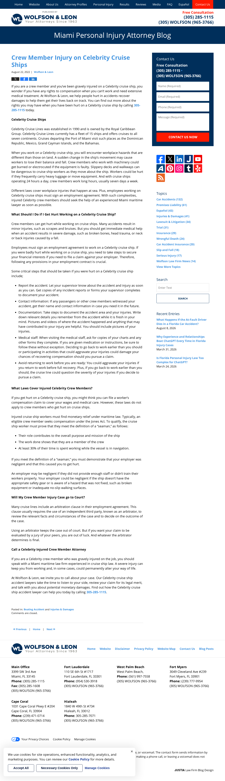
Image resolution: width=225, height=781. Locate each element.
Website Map (166, 649)
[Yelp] (198, 168)
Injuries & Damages (62, 609)
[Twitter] (170, 159)
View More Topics (168, 267)
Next (51, 628)
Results (124, 4)
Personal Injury (103, 4)
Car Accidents (169, 199)
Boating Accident (34, 609)
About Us (52, 4)
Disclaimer (122, 649)
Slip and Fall (167, 250)
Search (183, 298)
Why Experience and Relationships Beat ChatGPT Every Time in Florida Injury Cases (181, 341)
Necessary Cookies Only (59, 768)
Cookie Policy (61, 739)
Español (184, 4)
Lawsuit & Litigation (173, 222)
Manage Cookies (85, 739)
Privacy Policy (143, 649)
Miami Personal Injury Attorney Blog (44, 18)
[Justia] (188, 159)
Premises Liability (171, 205)
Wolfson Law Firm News (176, 261)
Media (157, 4)
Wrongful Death (170, 239)
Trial (162, 227)
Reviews (141, 4)
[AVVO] (160, 168)
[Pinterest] (170, 168)
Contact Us (202, 4)
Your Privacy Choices (35, 739)
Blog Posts (206, 649)
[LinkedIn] (179, 159)
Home (19, 4)
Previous (20, 628)
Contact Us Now (183, 137)
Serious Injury (169, 255)
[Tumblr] (188, 168)
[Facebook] (160, 159)
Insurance (166, 233)
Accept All (21, 768)
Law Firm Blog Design (194, 770)
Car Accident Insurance (175, 244)
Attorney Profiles (76, 4)
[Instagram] (179, 168)
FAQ (169, 4)
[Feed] (160, 178)
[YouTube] (198, 159)
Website (34, 4)
